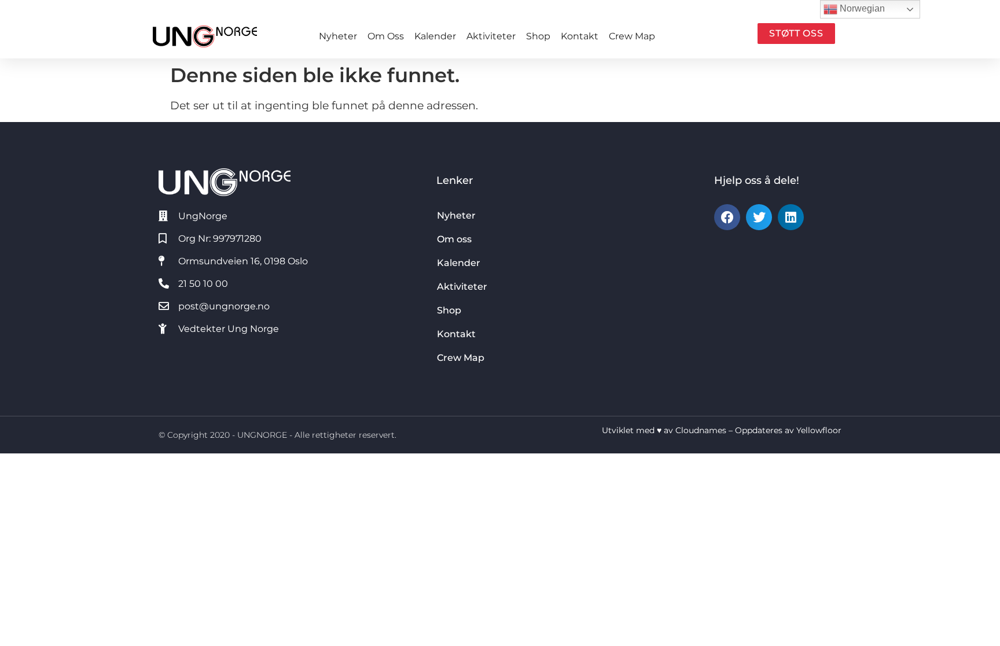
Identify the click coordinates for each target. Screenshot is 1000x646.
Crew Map (632, 36)
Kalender (435, 36)
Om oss (385, 36)
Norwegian (861, 8)
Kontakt (579, 36)
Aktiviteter (491, 36)
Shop (538, 36)
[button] (727, 217)
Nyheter (338, 36)
